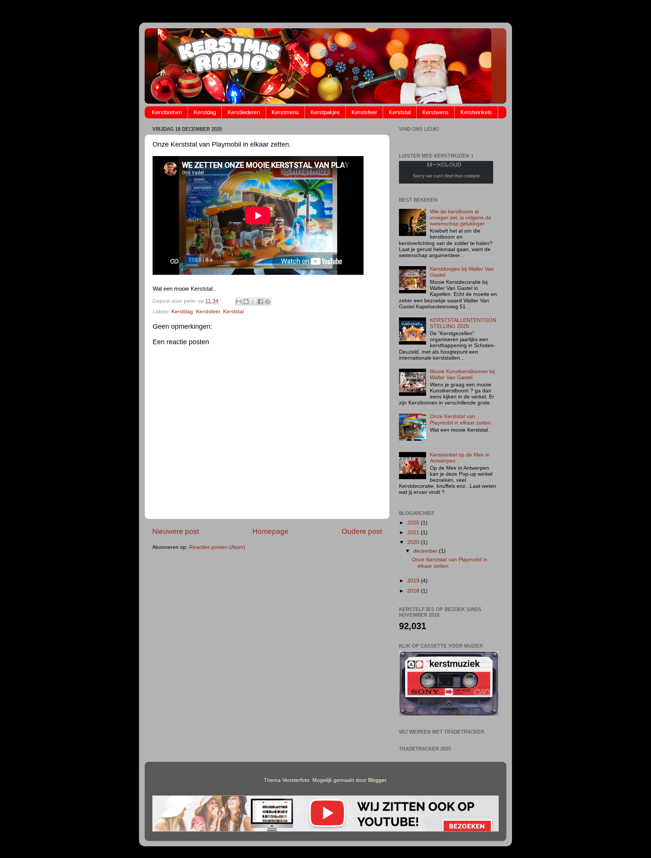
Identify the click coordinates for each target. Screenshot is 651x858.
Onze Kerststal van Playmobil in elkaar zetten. (461, 419)
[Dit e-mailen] (239, 301)
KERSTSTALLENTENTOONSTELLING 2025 (463, 323)
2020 (414, 542)
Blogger (377, 780)
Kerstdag (205, 112)
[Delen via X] (253, 301)
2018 (414, 591)
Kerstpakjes (325, 112)
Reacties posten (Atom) (217, 547)
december (426, 551)
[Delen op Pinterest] (267, 301)
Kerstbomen (167, 112)
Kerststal (400, 112)
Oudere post (362, 531)
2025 (414, 523)
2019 (414, 581)
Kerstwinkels (476, 112)
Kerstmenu (285, 112)
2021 (414, 532)
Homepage (270, 531)
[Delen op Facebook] (260, 301)
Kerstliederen (244, 112)
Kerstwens (435, 112)
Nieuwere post (175, 531)
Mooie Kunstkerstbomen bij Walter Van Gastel (462, 374)
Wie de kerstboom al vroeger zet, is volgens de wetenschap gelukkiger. (460, 218)
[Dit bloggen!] (246, 301)
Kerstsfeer (364, 112)
